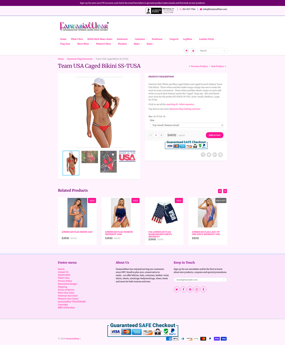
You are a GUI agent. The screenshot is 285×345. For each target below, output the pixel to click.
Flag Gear (65, 43)
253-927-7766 (188, 9)
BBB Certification (66, 307)
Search (61, 269)
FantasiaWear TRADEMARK (72, 301)
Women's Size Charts (68, 298)
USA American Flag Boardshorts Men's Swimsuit (117, 234)
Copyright (63, 304)
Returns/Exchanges (67, 284)
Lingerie (174, 39)
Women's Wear (103, 43)
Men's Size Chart (66, 292)
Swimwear (122, 39)
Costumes (140, 39)
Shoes (137, 43)
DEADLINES (64, 275)
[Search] (224, 50)
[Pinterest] (190, 289)
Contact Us (63, 272)
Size (152, 120)
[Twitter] (177, 289)
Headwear (157, 39)
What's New (77, 39)
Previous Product (199, 66)
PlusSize (122, 43)
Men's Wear (83, 43)
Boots (149, 43)
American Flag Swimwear (80, 59)
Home (63, 39)
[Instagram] (197, 289)
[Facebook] (183, 289)
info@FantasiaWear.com (215, 9)
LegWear (187, 39)
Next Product (217, 66)
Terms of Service (66, 289)
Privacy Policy (65, 281)
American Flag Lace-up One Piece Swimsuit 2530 (163, 233)
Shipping (62, 287)
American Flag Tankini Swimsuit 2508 (76, 233)
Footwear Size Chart (68, 295)
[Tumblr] (203, 289)
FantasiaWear (72, 338)
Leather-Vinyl (206, 39)
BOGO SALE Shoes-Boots (99, 39)
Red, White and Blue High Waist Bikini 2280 (207, 233)
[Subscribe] (223, 280)
